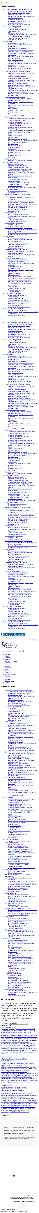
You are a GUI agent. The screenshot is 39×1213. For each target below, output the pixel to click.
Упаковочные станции (15, 248)
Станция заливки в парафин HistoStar (12, 1090)
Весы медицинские (14, 100)
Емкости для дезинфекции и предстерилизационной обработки (19, 67)
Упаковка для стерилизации (17, 244)
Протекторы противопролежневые (19, 302)
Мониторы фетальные (15, 19)
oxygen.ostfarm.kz (8, 1201)
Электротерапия (13, 291)
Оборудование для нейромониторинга (20, 102)
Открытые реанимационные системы (20, 21)
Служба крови (13, 144)
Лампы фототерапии (15, 18)
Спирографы (12, 108)
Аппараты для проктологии (17, 295)
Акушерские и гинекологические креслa (21, 11)
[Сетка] (1, 1022)
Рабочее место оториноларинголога (19, 206)
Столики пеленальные (15, 23)
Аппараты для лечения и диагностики (20, 201)
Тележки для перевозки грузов (18, 184)
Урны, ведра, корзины (15, 61)
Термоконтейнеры (14, 147)
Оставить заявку (6, 1057)
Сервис (7, 656)
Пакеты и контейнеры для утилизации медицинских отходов (20, 252)
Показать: (4, 1025)
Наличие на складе (11, 661)
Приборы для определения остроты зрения (22, 204)
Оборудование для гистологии (18, 214)
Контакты (8, 663)
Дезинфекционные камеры (17, 48)
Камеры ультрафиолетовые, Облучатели (21, 50)
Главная (7, 654)
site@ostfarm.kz (11, 1163)
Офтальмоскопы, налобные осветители (21, 202)
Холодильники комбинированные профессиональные (19, 151)
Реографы (11, 103)
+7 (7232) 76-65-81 (13, 1161)
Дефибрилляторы (14, 31)
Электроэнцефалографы (16, 115)
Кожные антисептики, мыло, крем (19, 78)
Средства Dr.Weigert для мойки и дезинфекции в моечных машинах (19, 84)
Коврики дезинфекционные (17, 76)
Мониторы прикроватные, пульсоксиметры (22, 34)
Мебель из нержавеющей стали (18, 167)
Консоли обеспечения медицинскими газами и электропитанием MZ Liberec (22, 233)
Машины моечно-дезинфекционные (20, 51)
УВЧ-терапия (12, 286)
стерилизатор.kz (8, 1195)
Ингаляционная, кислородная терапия (20, 270)
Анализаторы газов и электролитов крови (21, 118)
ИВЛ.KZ (6, 1197)
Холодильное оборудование (17, 221)
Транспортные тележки (15, 219)
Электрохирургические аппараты (19, 307)
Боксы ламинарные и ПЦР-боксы (19, 132)
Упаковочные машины (15, 246)
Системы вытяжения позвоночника (19, 280)
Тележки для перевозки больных (18, 182)
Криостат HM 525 (6, 1060)
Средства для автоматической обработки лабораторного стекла (21, 87)
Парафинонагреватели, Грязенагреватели (21, 278)
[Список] (3, 1022)
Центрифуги (12, 157)
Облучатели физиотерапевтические (19, 276)
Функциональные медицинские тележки (21, 187)
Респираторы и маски (15, 192)
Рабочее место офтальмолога (17, 207)
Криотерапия (12, 271)
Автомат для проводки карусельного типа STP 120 (16, 1032)
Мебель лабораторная (15, 135)
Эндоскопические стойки (16, 315)
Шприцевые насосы (14, 40)
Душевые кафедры (14, 268)
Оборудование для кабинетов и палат (20, 169)
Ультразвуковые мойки (15, 60)
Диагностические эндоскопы (17, 310)
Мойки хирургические (15, 33)
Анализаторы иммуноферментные (19, 123)
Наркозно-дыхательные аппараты (19, 36)
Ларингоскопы (13, 297)
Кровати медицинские (15, 164)
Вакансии (8, 659)
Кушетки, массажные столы (17, 165)
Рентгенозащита (13, 224)
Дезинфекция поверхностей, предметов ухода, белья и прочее (21, 74)
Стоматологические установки (18, 209)
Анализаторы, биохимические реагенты (21, 130)
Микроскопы (12, 137)
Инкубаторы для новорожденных (19, 13)
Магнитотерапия (13, 275)
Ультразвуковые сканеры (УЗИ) (18, 110)
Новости (7, 657)
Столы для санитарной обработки (19, 24)
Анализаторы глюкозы (15, 122)
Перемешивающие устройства (18, 142)
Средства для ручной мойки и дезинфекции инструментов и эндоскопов (22, 91)
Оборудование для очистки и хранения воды (22, 140)
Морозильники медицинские (17, 139)
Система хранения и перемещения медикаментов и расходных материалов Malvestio (21, 172)
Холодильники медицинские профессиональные (17, 154)
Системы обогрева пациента (17, 38)
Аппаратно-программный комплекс (20, 98)
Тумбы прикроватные (15, 186)
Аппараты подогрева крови (17, 29)
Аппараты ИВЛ (13, 28)
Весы (10, 134)
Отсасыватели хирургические (18, 300)
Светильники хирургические (17, 303)
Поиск (21, 651)
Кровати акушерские (15, 14)
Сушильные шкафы (14, 145)
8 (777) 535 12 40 (11, 645)
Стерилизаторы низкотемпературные (20, 239)
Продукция (8, 667)
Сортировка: (5, 1023)
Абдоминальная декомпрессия (18, 260)
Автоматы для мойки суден (17, 43)
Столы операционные (15, 305)
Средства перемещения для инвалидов (20, 281)
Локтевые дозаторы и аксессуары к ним (21, 70)
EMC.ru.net (7, 1198)
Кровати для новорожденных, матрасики (21, 16)
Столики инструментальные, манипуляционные (17, 180)
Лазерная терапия (14, 273)
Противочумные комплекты (17, 191)
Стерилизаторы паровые (16, 241)
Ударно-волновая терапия (16, 288)
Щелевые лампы (13, 211)
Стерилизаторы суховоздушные (18, 243)
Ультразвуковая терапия (16, 290)
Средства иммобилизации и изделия (20, 160)
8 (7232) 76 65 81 (11, 643)
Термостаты (12, 149)
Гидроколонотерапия (15, 266)
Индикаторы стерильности (17, 238)
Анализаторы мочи (14, 125)
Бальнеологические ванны (16, 261)
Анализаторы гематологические (18, 120)
